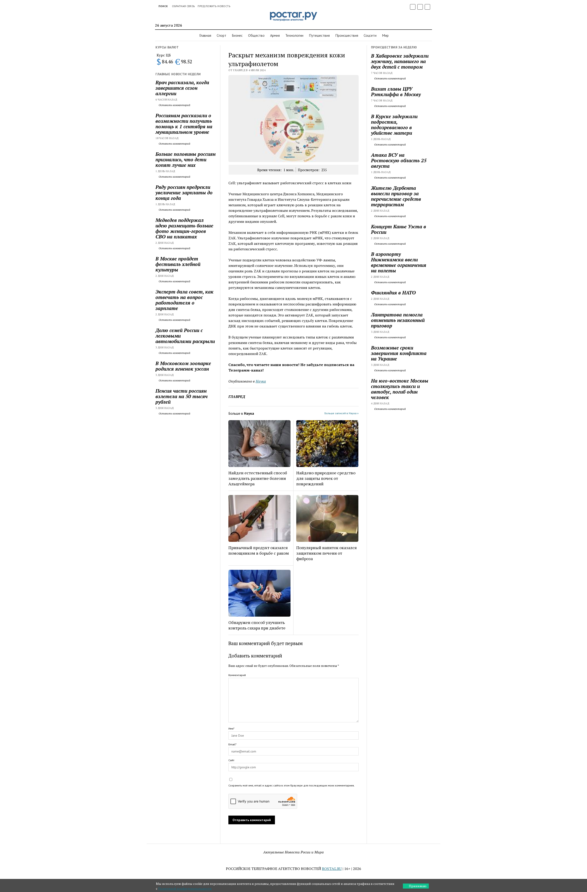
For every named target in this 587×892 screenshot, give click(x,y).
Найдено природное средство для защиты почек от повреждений (325, 478)
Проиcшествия (346, 35)
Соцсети (370, 35)
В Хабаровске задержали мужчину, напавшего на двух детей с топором (400, 61)
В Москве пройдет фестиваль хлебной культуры (177, 264)
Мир (385, 35)
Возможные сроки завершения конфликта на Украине (398, 353)
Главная (205, 35)
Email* (232, 744)
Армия (275, 35)
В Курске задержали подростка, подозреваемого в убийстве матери (394, 125)
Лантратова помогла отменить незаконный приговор (398, 320)
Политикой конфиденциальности (185, 888)
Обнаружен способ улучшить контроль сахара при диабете (256, 625)
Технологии (294, 35)
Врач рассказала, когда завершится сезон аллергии (182, 88)
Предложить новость (214, 6)
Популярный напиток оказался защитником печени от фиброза (326, 553)
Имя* (231, 728)
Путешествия (319, 35)
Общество (256, 35)
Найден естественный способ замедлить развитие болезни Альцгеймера (257, 478)
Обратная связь (183, 6)
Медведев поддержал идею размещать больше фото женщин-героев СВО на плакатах (184, 228)
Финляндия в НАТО (393, 292)
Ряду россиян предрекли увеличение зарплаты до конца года (184, 192)
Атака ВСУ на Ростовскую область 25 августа (398, 160)
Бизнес (237, 35)
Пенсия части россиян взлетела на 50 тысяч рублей (181, 396)
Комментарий (237, 675)
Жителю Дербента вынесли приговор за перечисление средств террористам (396, 196)
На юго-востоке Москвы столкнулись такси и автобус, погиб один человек (399, 389)
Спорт (221, 35)
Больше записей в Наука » (341, 413)
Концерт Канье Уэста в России (398, 229)
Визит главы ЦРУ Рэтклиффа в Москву (396, 91)
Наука (261, 381)
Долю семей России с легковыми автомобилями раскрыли (185, 335)
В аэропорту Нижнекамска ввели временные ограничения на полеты (398, 262)
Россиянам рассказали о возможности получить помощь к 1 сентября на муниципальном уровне (183, 124)
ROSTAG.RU (332, 868)
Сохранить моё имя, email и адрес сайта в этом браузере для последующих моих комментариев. (291, 785)
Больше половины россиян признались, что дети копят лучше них (185, 159)
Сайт (231, 760)
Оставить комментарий (174, 105)
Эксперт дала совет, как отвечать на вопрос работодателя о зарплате (184, 300)
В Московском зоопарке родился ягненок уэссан (183, 366)
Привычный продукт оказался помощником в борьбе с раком (258, 550)
